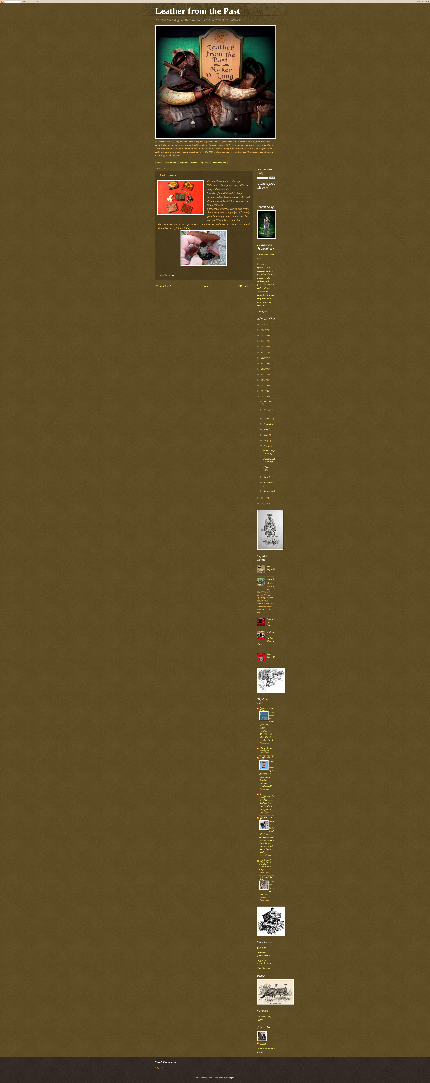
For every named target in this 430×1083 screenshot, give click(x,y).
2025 (263, 330)
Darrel (262, 1044)
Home (159, 162)
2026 (263, 324)
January (268, 491)
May (266, 440)
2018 (263, 369)
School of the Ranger (265, 878)
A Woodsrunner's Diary (266, 796)
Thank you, (262, 311)
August (267, 424)
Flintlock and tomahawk (265, 749)
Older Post (246, 286)
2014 (263, 391)
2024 (263, 335)
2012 (263, 498)
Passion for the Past (266, 758)
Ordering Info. (171, 162)
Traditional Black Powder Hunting (266, 862)
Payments (184, 162)
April (266, 446)
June (266, 435)
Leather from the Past (197, 11)
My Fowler (205, 162)
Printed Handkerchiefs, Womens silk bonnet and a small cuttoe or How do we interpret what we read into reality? (266, 837)
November (269, 410)
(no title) (271, 579)
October (268, 418)
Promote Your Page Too (263, 200)
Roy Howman (263, 968)
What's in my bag (219, 162)
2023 (263, 341)
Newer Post (163, 286)
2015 (263, 385)
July (266, 429)
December (268, 401)
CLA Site (261, 948)
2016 (263, 380)
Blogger (230, 1077)
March (267, 477)
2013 (263, 396)
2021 (263, 352)
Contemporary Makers (266, 709)
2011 (263, 503)
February (268, 482)
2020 (263, 358)
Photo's (194, 162)
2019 (263, 363)
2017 (263, 374)
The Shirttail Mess (265, 818)
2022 (263, 347)
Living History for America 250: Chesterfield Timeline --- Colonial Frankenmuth (266, 773)
